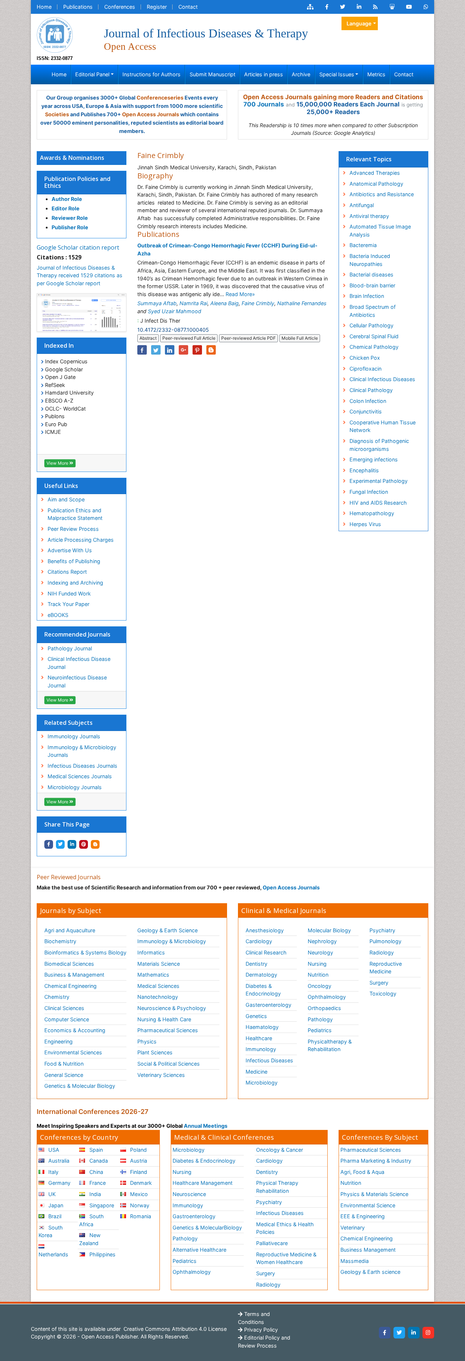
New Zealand (89, 1239)
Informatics (151, 952)
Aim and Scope (66, 499)
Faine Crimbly (258, 303)
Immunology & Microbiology (171, 941)
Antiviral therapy (369, 216)
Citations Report (67, 572)
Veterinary (352, 1227)
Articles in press (263, 74)
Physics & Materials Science (374, 1194)
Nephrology (322, 941)
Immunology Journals (74, 736)
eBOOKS (58, 615)
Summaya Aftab (157, 303)
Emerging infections (373, 459)
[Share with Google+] (183, 350)
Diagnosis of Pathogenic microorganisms (379, 445)
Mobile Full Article (300, 338)
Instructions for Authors (151, 74)
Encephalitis (364, 470)
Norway (139, 1205)
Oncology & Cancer (279, 1150)
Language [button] (359, 23)
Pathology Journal (70, 648)
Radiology (381, 952)
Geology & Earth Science (167, 930)
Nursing (317, 964)
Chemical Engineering (70, 986)
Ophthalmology (327, 997)
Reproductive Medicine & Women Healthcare (286, 1258)
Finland (138, 1172)
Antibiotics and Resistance (381, 194)
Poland (138, 1150)
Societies (57, 114)
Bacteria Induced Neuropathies (369, 260)
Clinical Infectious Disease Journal (79, 663)
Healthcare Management (202, 1183)
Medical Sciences (158, 986)
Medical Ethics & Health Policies (285, 1228)
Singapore (101, 1205)
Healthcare (259, 1038)
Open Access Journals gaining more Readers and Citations (333, 97)
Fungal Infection (368, 492)
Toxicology (382, 993)
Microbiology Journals (75, 787)
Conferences (119, 7)
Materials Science (158, 964)
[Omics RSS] (375, 7)
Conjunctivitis (365, 411)
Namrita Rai (193, 303)
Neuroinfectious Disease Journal (77, 681)
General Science (63, 1075)
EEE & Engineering (362, 1216)
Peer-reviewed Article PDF (248, 338)
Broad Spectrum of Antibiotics (372, 311)
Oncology (319, 986)
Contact (188, 7)
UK (51, 1194)
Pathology (320, 1019)
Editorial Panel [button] (92, 74)
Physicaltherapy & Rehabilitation (330, 1045)
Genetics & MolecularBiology (207, 1227)
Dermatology (261, 975)
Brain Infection (366, 296)
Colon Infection (367, 401)
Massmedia (354, 1261)
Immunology (261, 1049)
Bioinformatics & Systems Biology (85, 952)
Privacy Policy (260, 1329)
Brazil (54, 1216)
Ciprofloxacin (365, 369)
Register (157, 7)
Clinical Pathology (371, 390)
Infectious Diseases (269, 1060)
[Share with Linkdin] (72, 844)
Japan (55, 1205)
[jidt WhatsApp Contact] (426, 7)
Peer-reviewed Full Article (188, 338)
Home (44, 7)
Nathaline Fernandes (302, 303)
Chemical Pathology (374, 347)
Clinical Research (266, 952)
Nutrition (318, 975)
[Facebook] (385, 1332)
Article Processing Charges (81, 540)
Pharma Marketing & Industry (375, 1161)
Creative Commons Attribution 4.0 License (174, 1329)
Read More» (240, 294)
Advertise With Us (70, 550)
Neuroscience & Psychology (171, 1008)
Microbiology (262, 1082)
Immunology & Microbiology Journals (82, 751)
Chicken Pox (364, 358)
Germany (58, 1183)
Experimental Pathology (378, 481)
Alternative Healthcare (199, 1250)
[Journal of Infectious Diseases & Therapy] (55, 34)
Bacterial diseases (371, 274)
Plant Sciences (155, 1052)
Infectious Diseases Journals (82, 766)
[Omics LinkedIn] (359, 7)
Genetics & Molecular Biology (79, 1086)
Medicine (256, 1072)
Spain (95, 1150)
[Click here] (310, 7)
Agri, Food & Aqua (362, 1172)
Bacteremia (363, 245)
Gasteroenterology (268, 1005)
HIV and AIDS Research (378, 503)
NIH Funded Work (69, 593)
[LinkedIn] (414, 1332)
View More (57, 463)
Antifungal (361, 205)
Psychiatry (382, 930)
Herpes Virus (365, 524)
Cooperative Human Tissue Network (382, 426)
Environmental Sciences (73, 1052)
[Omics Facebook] (326, 7)
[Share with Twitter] (60, 844)
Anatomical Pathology (376, 184)
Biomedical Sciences (69, 964)
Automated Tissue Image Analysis (380, 230)
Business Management (368, 1250)
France (97, 1183)
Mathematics (153, 975)
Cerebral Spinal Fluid (374, 336)
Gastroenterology (194, 1216)
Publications (78, 7)
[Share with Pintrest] (83, 844)
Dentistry (256, 964)
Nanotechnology (157, 997)
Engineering (58, 1041)
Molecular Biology (329, 930)
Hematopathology (371, 513)
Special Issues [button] (336, 74)
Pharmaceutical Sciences (167, 1030)
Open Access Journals (150, 114)
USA (53, 1150)
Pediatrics (320, 1030)
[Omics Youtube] (409, 7)
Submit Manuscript (212, 74)
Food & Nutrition (64, 1064)
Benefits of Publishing (74, 561)
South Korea (51, 1231)
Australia (58, 1161)
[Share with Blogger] (95, 844)
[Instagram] (428, 1332)
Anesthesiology (265, 930)
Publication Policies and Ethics (77, 182)
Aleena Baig (224, 303)
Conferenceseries (160, 97)
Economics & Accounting (74, 1030)
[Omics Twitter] (342, 7)
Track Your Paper (68, 604)
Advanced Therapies (374, 173)
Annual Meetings (205, 1126)
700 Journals (263, 104)
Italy (52, 1172)
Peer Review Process (73, 529)
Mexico (138, 1194)
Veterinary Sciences (161, 1075)
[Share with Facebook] (48, 844)
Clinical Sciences (64, 1008)
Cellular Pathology (371, 325)
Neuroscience (189, 1194)
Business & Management (74, 975)
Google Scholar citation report (78, 247)
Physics (147, 1041)
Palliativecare (272, 1243)
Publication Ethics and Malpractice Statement (75, 514)
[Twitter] (399, 1332)
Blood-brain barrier (372, 285)
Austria (138, 1161)
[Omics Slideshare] (392, 7)
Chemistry (56, 997)
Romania (140, 1216)
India (94, 1194)
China (95, 1172)
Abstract (148, 338)
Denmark (140, 1183)
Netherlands (53, 1254)
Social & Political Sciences (168, 1064)
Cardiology (259, 941)
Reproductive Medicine (385, 968)
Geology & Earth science (370, 1272)
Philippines (102, 1254)
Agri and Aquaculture (69, 930)
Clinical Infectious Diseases (382, 379)
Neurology (320, 952)
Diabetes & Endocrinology (263, 990)
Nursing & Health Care (164, 1019)
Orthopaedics (324, 1008)
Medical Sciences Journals (80, 776)
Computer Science (66, 1019)
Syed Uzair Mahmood (174, 311)
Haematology (262, 1027)
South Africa (91, 1220)
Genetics (256, 1016)
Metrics (376, 74)
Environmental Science (367, 1205)
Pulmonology (385, 941)
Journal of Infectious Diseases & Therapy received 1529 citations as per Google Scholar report (79, 275)
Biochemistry (60, 941)
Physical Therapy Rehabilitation (277, 1187)
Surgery (378, 983)
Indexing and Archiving (75, 582)
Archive (301, 74)
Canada (98, 1161)
